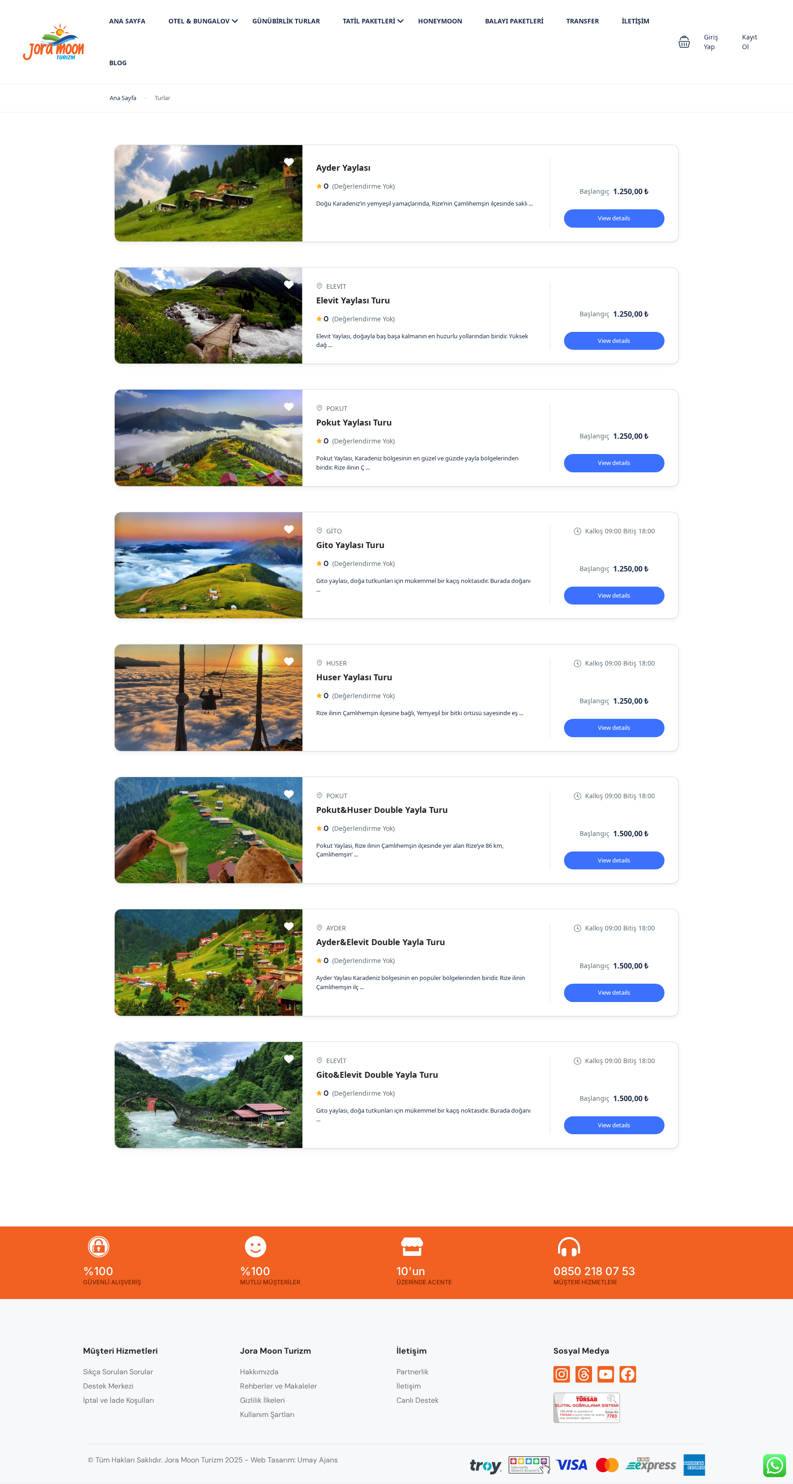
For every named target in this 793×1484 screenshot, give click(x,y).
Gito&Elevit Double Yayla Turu (377, 1074)
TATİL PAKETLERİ (369, 21)
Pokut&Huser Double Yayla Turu (382, 809)
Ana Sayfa (127, 21)
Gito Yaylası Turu (350, 544)
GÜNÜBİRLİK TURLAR (286, 21)
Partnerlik (412, 1372)
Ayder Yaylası (343, 167)
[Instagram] (561, 1374)
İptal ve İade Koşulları (118, 1400)
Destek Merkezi (108, 1386)
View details (614, 218)
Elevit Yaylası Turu (353, 300)
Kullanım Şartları (267, 1414)
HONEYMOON (440, 21)
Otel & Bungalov (198, 21)
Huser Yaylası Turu (354, 677)
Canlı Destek (417, 1400)
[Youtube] (606, 1374)
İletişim (635, 21)
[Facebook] (628, 1374)
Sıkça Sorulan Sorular (118, 1372)
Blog (118, 62)
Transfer (582, 21)
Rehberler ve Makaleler (278, 1386)
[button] (684, 42)
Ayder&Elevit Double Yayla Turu (380, 941)
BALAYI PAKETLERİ (514, 21)
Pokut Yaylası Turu (354, 422)
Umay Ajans (317, 1460)
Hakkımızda (259, 1372)
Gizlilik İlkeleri (262, 1400)
